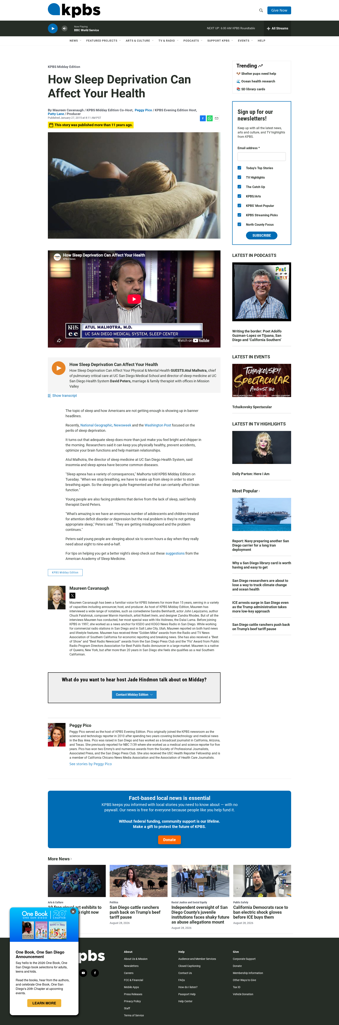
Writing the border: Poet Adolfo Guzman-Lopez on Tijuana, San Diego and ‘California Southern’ (257, 335)
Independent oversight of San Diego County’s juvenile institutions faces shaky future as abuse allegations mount (200, 915)
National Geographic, (96, 425)
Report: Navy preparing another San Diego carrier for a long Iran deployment (260, 545)
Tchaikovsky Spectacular (252, 407)
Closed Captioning (189, 965)
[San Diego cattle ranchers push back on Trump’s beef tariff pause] (139, 881)
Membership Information (248, 973)
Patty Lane (56, 114)
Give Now (279, 10)
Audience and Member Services (197, 958)
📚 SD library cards (250, 89)
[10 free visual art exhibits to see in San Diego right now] (77, 881)
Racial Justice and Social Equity (189, 902)
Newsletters (131, 965)
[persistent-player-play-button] (52, 28)
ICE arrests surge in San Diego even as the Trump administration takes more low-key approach (260, 607)
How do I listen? (188, 987)
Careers (128, 973)
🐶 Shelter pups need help (256, 74)
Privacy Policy (132, 1001)
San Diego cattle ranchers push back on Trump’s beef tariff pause (261, 626)
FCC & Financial (133, 980)
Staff (127, 1008)
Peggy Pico (143, 110)
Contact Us (185, 973)
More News (59, 858)
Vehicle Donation (243, 994)
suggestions (175, 553)
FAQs (181, 980)
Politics (114, 902)
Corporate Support (244, 958)
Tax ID (236, 987)
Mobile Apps (131, 987)
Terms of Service (134, 1015)
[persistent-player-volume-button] (64, 28)
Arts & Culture (138, 40)
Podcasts (191, 40)
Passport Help (187, 994)
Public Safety (240, 902)
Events (243, 40)
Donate (169, 839)
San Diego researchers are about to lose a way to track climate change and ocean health (260, 585)
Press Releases (133, 994)
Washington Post (158, 425)
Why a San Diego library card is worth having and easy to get (261, 565)
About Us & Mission (136, 958)
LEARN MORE (44, 1003)
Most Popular (245, 490)
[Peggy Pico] (57, 735)
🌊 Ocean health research (255, 81)
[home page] (74, 10)
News (74, 40)
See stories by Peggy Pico (90, 763)
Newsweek (122, 425)
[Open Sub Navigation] (80, 40)
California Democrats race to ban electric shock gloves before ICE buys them (260, 912)
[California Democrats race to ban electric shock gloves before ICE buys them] (262, 881)
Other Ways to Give (244, 980)
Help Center (185, 1001)
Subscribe (261, 235)
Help (261, 40)
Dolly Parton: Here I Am (251, 474)
